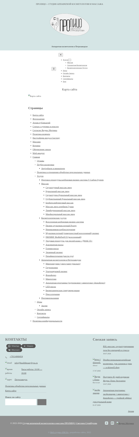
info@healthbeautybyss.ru (26, 363)
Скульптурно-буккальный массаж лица (64, 195)
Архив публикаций (41, 122)
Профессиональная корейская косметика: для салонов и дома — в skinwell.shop (117, 364)
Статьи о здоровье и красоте (46, 126)
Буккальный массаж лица (57, 191)
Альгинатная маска (54, 244)
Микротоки (51, 279)
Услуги (40, 176)
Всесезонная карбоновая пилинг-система (65, 222)
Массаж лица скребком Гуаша (60, 206)
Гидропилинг (52, 267)
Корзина (36, 145)
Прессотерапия (53, 294)
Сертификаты (43, 317)
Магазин (37, 142)
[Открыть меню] (54, 69)
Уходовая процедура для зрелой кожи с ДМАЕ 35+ (69, 241)
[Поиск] (41, 402)
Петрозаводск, (21, 379)
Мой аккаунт (39, 153)
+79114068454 (16, 356)
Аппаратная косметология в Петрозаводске (61, 260)
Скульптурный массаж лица (59, 187)
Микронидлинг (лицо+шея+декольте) (63, 264)
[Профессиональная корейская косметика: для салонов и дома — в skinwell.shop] (97, 362)
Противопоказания (50, 298)
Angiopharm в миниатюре (53, 168)
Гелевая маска (52, 248)
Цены (39, 302)
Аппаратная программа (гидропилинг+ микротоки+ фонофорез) (75, 283)
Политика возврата (41, 134)
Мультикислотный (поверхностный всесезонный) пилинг (72, 233)
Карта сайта (38, 115)
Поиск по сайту (13, 397)
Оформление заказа (42, 149)
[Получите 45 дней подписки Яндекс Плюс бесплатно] (97, 381)
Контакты (41, 313)
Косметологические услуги (53, 218)
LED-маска (51, 286)
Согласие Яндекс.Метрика (45, 130)
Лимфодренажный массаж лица (60, 210)
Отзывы (40, 161)
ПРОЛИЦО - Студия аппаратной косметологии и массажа (69, 4)
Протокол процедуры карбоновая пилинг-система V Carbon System (72, 180)
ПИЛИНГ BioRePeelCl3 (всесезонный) (63, 237)
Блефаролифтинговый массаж (59, 203)
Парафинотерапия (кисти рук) (60, 256)
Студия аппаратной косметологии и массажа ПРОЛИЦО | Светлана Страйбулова (59, 423)
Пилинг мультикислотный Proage (61, 225)
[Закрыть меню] (61, 55)
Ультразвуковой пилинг (56, 271)
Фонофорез (51, 275)
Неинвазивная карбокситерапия (60, 229)
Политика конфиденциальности (47, 321)
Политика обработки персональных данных (25, 386)
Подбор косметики (45, 164)
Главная (36, 157)
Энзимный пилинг (54, 252)
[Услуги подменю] (69, 60)
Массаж (45, 183)
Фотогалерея (38, 119)
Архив (131, 411)
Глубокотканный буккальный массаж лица (65, 199)
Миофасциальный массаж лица (60, 214)
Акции (44, 305)
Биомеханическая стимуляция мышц (63, 290)
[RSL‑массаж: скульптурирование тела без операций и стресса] (97, 349)
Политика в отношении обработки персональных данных (63, 172)
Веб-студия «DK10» (59, 432)
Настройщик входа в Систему (46, 138)
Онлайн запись (44, 309)
